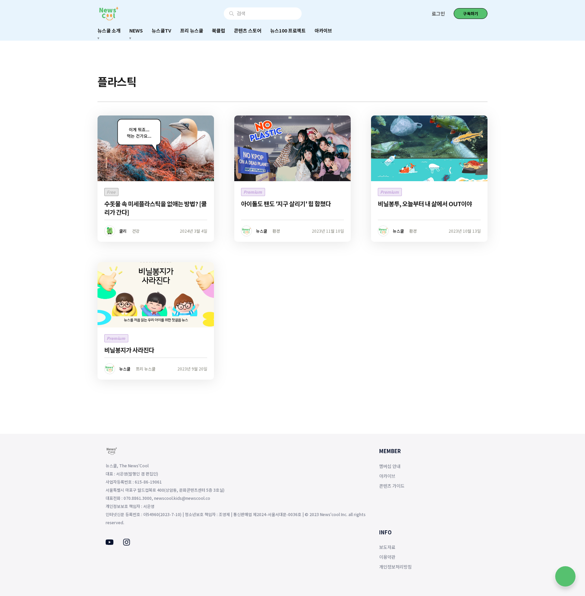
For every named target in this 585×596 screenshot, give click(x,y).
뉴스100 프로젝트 (288, 30)
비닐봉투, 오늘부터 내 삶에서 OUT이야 (425, 203)
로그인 (438, 13)
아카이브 (323, 30)
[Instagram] (126, 543)
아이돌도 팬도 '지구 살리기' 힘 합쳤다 (286, 203)
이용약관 (387, 557)
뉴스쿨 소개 (109, 30)
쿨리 (123, 231)
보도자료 (387, 547)
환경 (276, 231)
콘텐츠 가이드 (392, 486)
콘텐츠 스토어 (247, 30)
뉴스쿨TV (161, 30)
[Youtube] (109, 542)
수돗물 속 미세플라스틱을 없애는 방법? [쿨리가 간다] (155, 207)
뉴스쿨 (261, 231)
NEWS (136, 30)
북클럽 (218, 30)
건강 (135, 231)
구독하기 (470, 13)
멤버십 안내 (389, 466)
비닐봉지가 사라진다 (129, 349)
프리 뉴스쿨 (191, 30)
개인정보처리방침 (395, 567)
